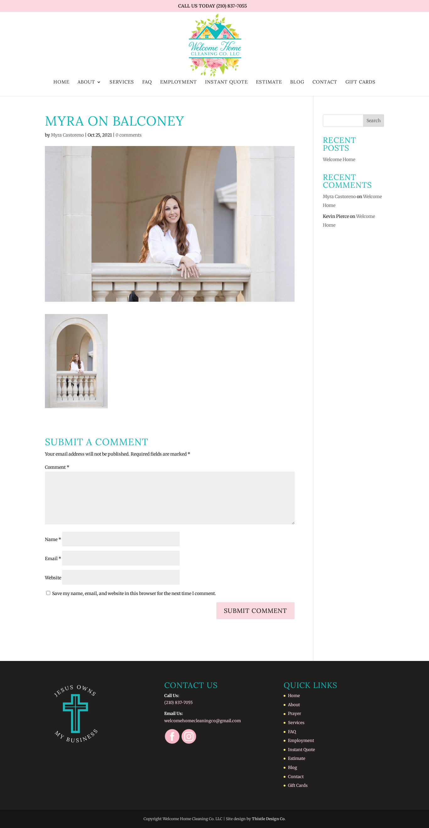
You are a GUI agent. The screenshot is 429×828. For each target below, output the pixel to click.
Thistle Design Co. (268, 818)
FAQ (147, 82)
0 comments (129, 135)
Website (53, 578)
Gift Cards (360, 82)
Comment (57, 467)
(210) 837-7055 (178, 702)
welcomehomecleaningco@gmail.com (202, 720)
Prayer (294, 713)
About (86, 82)
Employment (178, 82)
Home (61, 82)
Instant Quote (226, 82)
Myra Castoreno (67, 135)
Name (53, 539)
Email (53, 558)
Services (122, 82)
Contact (324, 82)
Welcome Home (339, 159)
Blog (297, 82)
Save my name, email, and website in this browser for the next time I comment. (134, 593)
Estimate (269, 82)
